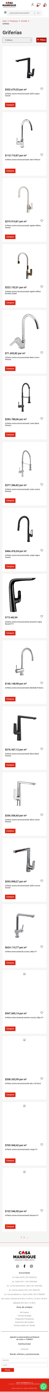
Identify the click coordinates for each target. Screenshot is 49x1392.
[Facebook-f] (24, 1266)
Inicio (5, 21)
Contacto (24, 1349)
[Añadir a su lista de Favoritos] (42, 89)
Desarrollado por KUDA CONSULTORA (24, 1388)
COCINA (24, 21)
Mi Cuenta (24, 1312)
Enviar (7, 1370)
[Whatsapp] (17, 1266)
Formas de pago (24, 1316)
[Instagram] (31, 1266)
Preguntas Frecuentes (24, 1319)
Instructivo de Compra (24, 1322)
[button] (5, 12)
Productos (14, 21)
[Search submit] (38, 13)
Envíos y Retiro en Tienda (24, 1325)
